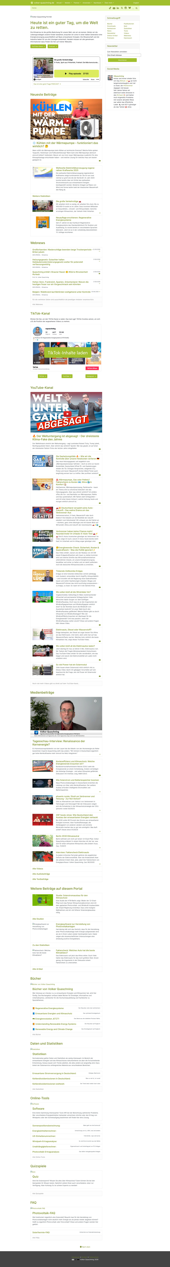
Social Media (113, 69)
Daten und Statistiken (46, 1043)
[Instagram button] (126, 8)
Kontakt (84, 1257)
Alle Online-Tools (38, 1157)
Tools (126, 31)
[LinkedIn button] (118, 8)
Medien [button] (68, 3)
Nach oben (86, 1247)
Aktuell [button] (59, 3)
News (109, 31)
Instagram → (91, 376)
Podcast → (53, 46)
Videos (126, 33)
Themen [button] (76, 3)
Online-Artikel (112, 36)
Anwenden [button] (87, 3)
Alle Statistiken (38, 1089)
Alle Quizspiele (37, 1193)
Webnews (37, 243)
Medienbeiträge (42, 692)
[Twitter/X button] (122, 8)
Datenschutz (93, 1257)
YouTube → (67, 376)
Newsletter (111, 33)
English (136, 3)
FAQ (33, 1202)
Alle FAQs (35, 1238)
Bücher (35, 978)
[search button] (137, 8)
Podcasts (110, 38)
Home (34, 8)
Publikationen (129, 24)
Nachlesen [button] (98, 3)
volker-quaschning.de (43, 3)
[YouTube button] (114, 8)
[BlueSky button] (130, 8)
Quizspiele (38, 1166)
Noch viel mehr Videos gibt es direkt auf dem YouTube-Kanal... (55, 683)
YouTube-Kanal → (38, 46)
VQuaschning (119, 76)
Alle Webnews (37, 304)
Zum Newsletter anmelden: (117, 52)
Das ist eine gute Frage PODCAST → (47, 84)
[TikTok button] (110, 8)
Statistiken (128, 28)
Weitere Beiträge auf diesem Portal (56, 889)
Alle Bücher (36, 1034)
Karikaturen (111, 28)
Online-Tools (39, 1098)
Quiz (125, 26)
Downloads (111, 26)
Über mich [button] (109, 3)
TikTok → (42, 376)
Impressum (128, 38)
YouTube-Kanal (41, 388)
